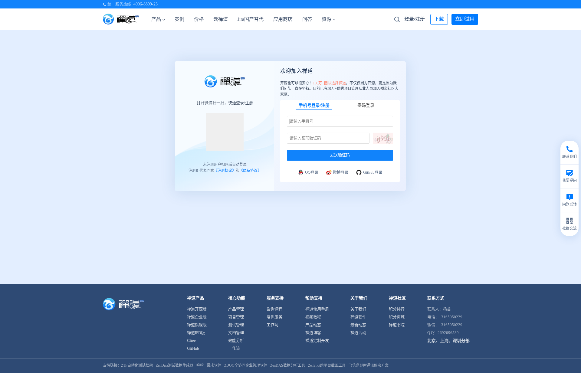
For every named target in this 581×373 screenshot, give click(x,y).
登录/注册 (414, 18)
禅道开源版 (197, 309)
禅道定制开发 (317, 340)
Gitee (191, 340)
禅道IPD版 (196, 332)
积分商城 (397, 317)
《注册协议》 (225, 171)
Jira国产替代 (251, 19)
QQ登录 (311, 172)
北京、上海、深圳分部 (448, 341)
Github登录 (372, 172)
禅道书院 (397, 324)
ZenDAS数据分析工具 (287, 365)
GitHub (193, 348)
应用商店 (283, 19)
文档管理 (236, 332)
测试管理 (236, 324)
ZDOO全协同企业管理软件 (245, 365)
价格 (199, 19)
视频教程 (313, 317)
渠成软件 (214, 365)
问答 (307, 19)
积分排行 (397, 309)
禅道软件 (358, 317)
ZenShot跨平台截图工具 (327, 365)
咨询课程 (274, 309)
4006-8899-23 (145, 4)
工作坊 (272, 324)
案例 (179, 19)
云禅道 (220, 19)
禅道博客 (313, 332)
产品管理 (236, 309)
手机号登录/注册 (314, 105)
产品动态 (313, 324)
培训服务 (274, 317)
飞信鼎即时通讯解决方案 (369, 365)
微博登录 (341, 172)
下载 (439, 18)
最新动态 (358, 324)
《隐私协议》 (250, 171)
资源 (326, 19)
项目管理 (236, 317)
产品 (156, 19)
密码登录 (365, 105)
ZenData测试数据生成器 (174, 365)
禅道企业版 (197, 317)
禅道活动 (358, 332)
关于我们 (358, 309)
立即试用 (464, 18)
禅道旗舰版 (197, 324)
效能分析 (236, 340)
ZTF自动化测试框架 (137, 365)
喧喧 (200, 365)
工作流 (234, 348)
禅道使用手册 (317, 309)
